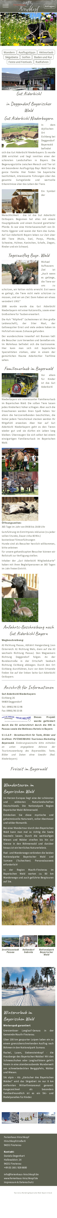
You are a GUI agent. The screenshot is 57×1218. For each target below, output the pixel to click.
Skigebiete (11, 57)
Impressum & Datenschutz (19, 1182)
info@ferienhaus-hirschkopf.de (21, 1174)
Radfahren (42, 62)
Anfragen (49, 6)
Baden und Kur (43, 57)
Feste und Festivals (20, 62)
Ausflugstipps (27, 52)
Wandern (9, 52)
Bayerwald (8, 742)
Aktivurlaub (46, 52)
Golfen (26, 57)
